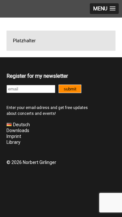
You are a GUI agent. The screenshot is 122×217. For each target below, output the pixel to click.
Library (13, 142)
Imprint (14, 136)
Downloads (18, 130)
